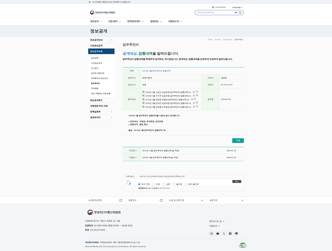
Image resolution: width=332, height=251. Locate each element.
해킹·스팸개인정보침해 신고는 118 (126, 242)
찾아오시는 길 (215, 221)
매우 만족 (145, 184)
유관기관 (213, 200)
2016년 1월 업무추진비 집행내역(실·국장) (160, 157)
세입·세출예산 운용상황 (100, 93)
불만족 (179, 184)
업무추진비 (95, 83)
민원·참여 (112, 21)
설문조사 (132, 200)
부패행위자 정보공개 (99, 78)
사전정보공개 (96, 45)
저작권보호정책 (106, 242)
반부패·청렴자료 (97, 73)
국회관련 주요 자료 (99, 106)
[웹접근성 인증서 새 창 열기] (243, 244)
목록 (238, 140)
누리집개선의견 (95, 200)
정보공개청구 (96, 100)
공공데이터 (95, 117)
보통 (168, 184)
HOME (210, 39)
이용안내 (213, 226)
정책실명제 (95, 112)
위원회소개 (173, 21)
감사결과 (94, 68)
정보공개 (94, 21)
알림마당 (154, 21)
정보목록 (94, 58)
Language (236, 7)
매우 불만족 (193, 184)
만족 (158, 184)
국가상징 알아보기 (220, 7)
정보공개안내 (96, 40)
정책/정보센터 (133, 21)
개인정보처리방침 (92, 242)
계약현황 (94, 88)
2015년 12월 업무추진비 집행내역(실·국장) (160, 151)
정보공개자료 (96, 51)
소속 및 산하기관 (176, 200)
